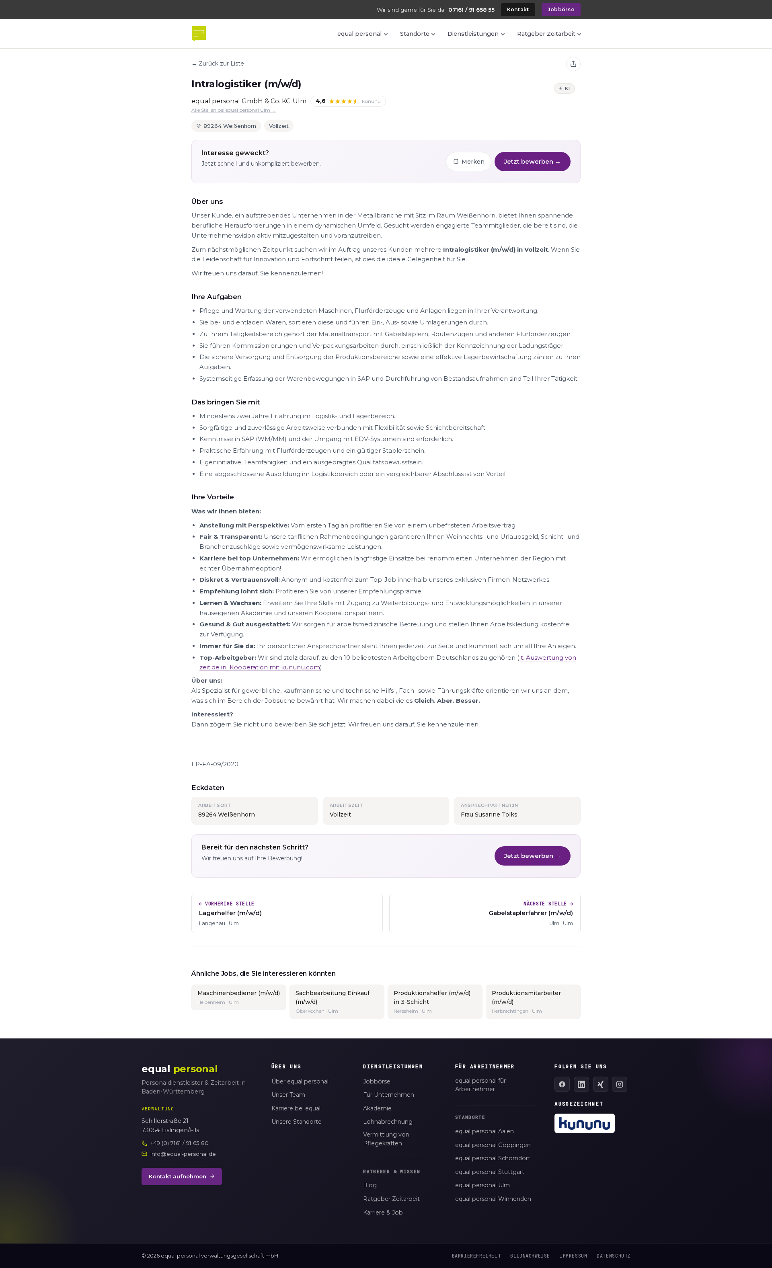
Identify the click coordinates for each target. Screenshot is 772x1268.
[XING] (600, 1084)
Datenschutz (613, 1256)
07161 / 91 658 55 (471, 9)
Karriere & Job (383, 1212)
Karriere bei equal (295, 1108)
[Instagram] (619, 1084)
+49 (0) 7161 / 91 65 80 (179, 1143)
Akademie (377, 1108)
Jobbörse (561, 9)
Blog (370, 1185)
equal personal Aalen (484, 1131)
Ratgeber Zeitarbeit (546, 33)
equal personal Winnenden (493, 1198)
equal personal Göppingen (493, 1145)
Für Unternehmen (388, 1094)
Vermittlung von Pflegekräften (386, 1139)
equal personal (359, 33)
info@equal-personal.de (183, 1154)
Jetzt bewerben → (532, 161)
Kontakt (518, 9)
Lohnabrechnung (388, 1121)
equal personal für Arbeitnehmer (480, 1085)
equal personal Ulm (482, 1185)
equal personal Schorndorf (492, 1158)
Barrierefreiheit (476, 1256)
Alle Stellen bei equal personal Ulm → (233, 110)
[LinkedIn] (581, 1084)
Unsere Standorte (296, 1121)
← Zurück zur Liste (217, 63)
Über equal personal (300, 1081)
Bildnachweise (530, 1256)
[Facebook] (562, 1084)
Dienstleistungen (473, 33)
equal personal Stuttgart (489, 1172)
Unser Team (288, 1094)
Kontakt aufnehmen (177, 1176)
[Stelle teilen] (573, 64)
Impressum (573, 1256)
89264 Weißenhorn (229, 126)
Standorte (414, 33)
